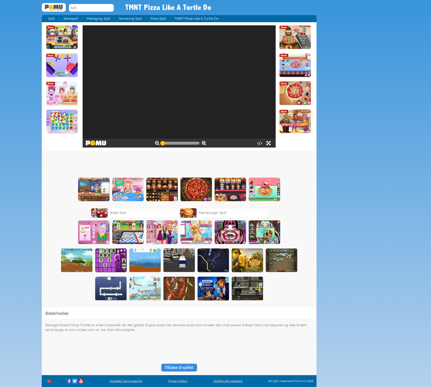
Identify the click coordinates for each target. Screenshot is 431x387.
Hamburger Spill (212, 213)
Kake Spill (118, 213)
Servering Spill (130, 19)
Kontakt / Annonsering (126, 381)
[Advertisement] (179, 163)
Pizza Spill (158, 19)
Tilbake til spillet (179, 367)
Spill (51, 19)
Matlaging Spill (98, 19)
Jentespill (70, 19)
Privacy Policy (177, 381)
